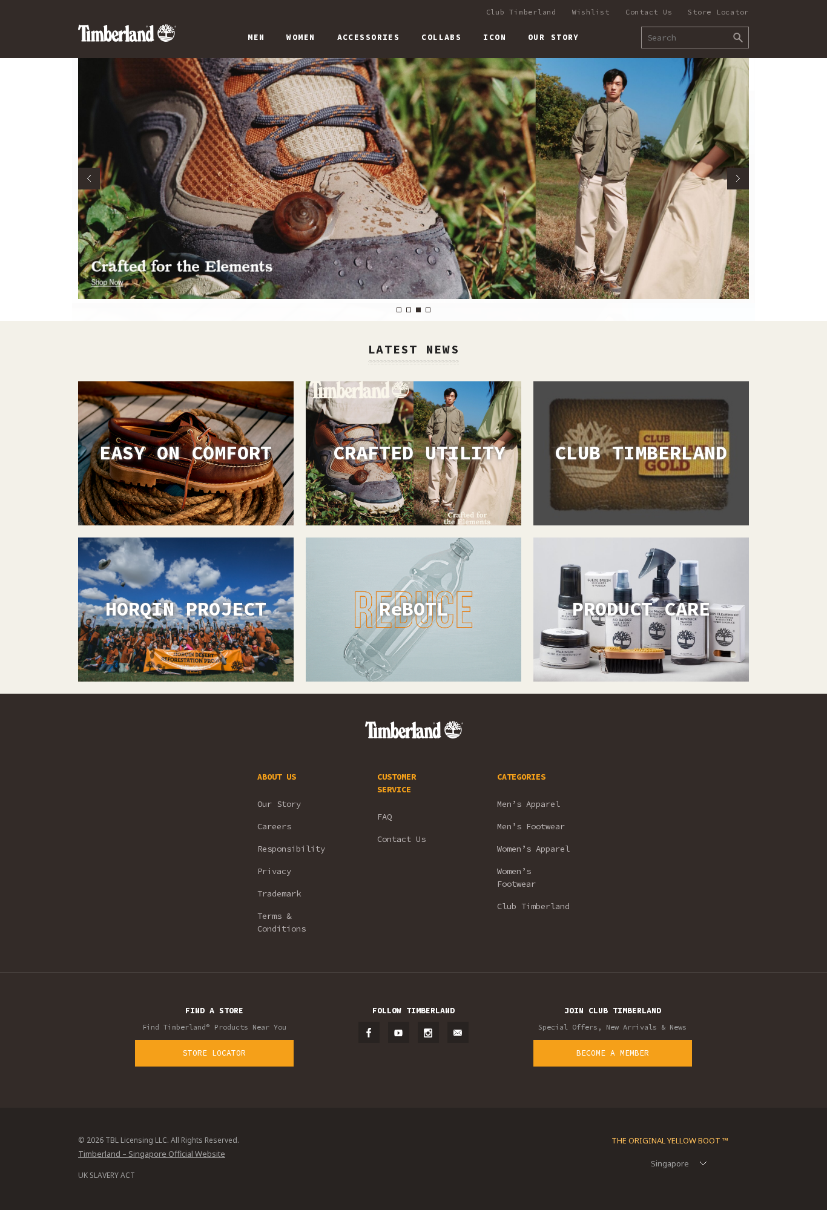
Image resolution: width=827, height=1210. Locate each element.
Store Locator (718, 11)
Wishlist (591, 11)
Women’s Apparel (533, 848)
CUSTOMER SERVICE (396, 783)
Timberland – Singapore (127, 33)
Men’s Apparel (528, 803)
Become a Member (612, 1053)
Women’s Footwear (516, 877)
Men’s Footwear (531, 826)
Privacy (274, 871)
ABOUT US (276, 776)
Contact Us (649, 11)
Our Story (279, 803)
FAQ (384, 816)
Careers (274, 826)
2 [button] (408, 309)
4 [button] (428, 309)
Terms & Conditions (281, 922)
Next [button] (738, 178)
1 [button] (399, 309)
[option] (413, 178)
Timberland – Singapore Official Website (151, 1153)
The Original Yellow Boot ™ (669, 1140)
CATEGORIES (521, 776)
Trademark (279, 893)
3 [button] (418, 309)
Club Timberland (521, 11)
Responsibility (291, 848)
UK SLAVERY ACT (106, 1175)
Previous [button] (89, 178)
